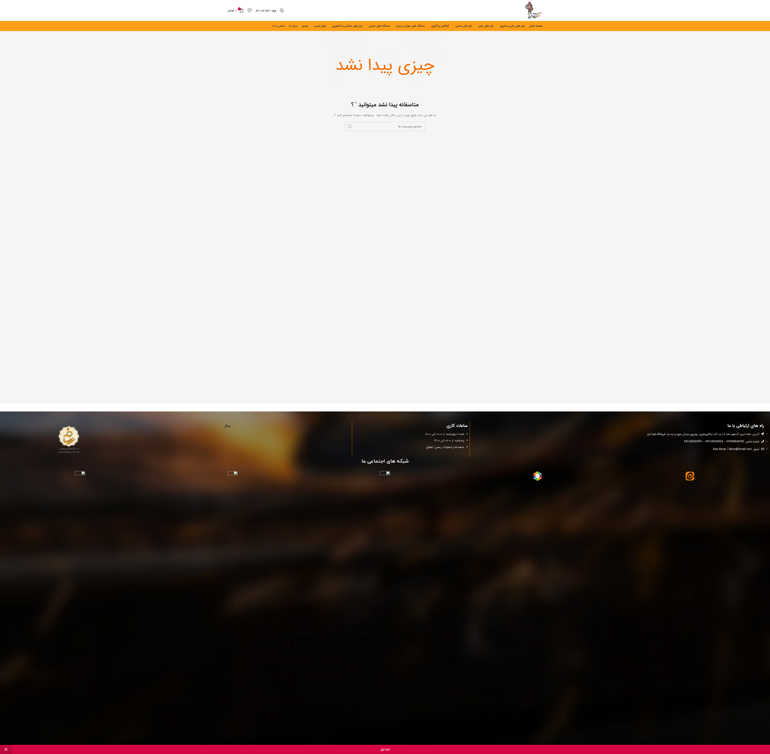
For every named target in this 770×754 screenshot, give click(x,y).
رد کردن (6, 749)
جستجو (350, 126)
